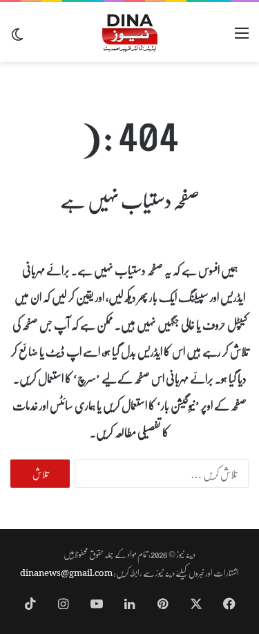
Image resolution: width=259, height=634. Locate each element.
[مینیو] (242, 37)
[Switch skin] (17, 37)
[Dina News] (129, 32)
